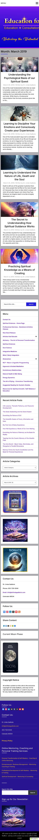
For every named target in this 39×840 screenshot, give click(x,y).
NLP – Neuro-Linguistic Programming (16, 362)
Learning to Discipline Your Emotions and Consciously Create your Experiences (19, 127)
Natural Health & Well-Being (12, 374)
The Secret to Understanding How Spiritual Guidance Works (19, 223)
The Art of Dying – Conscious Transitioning (18, 381)
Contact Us (6, 319)
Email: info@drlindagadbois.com (14, 592)
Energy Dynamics (9, 377)
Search (32, 792)
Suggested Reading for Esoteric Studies (16, 385)
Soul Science (7, 348)
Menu (3, 3)
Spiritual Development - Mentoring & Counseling (17, 776)
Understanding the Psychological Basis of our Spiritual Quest (19, 78)
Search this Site (7, 789)
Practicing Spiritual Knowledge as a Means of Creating (19, 270)
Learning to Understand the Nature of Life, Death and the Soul (19, 176)
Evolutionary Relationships (12, 370)
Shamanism (7, 359)
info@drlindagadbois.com (10, 726)
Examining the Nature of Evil (12, 415)
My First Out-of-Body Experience (13, 425)
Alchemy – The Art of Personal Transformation (19, 340)
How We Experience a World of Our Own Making (18, 428)
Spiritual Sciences (9, 344)
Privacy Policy (7, 741)
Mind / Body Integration (11, 355)
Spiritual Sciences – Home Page (13, 323)
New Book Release (9, 333)
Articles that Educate (10, 336)
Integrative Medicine (10, 351)
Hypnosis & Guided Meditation (13, 366)
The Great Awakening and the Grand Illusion (17, 411)
